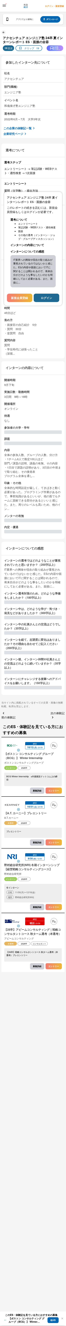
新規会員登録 (19, 298)
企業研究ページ (13, 134)
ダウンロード (52, 19)
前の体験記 (8, 717)
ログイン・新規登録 (54, 6)
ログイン (46, 298)
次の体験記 (58, 713)
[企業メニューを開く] (12, 746)
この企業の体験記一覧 (18, 128)
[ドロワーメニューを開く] (4, 6)
